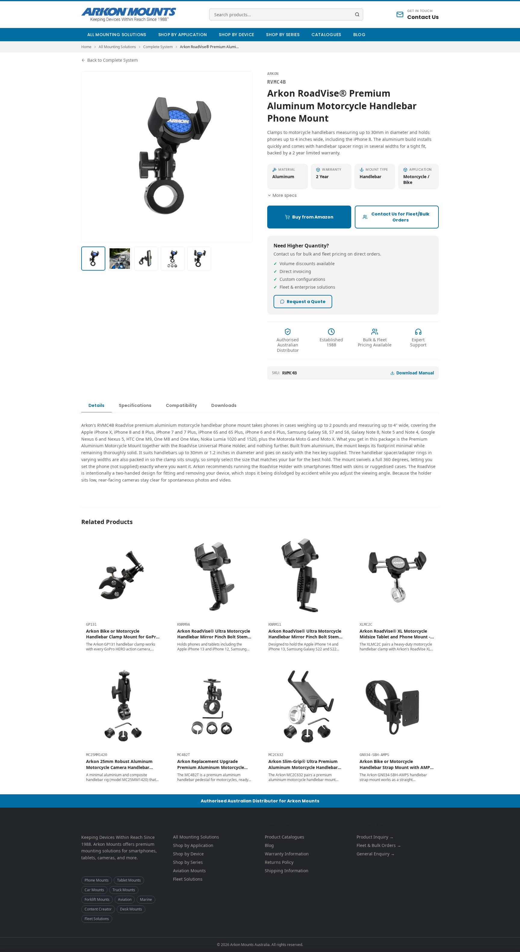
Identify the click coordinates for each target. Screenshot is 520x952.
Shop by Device (236, 35)
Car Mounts (94, 889)
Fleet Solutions (97, 918)
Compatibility (181, 405)
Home (86, 47)
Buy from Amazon (312, 217)
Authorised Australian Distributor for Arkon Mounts (260, 801)
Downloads (224, 405)
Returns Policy (279, 862)
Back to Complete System (112, 60)
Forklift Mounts (97, 899)
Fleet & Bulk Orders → (379, 845)
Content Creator (98, 909)
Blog (359, 35)
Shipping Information (286, 870)
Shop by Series (282, 35)
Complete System (158, 47)
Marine (146, 899)
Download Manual (415, 373)
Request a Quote (306, 302)
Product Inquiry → (375, 837)
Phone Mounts (97, 880)
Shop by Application (182, 35)
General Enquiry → (376, 854)
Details (96, 405)
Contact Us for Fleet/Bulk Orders (400, 217)
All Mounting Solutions (116, 35)
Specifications (135, 405)
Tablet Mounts (129, 880)
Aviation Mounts (189, 870)
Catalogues (326, 35)
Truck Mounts (124, 889)
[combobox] (286, 14)
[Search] (357, 14)
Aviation (125, 899)
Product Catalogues (284, 837)
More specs (285, 195)
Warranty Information (287, 854)
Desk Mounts (131, 909)
